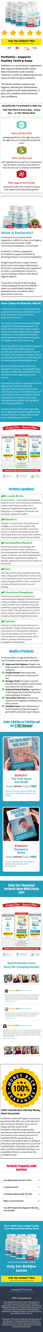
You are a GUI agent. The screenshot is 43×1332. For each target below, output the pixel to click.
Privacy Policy (13, 1292)
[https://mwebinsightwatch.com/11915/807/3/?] (21, 451)
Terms (32, 1292)
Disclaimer (24, 1292)
